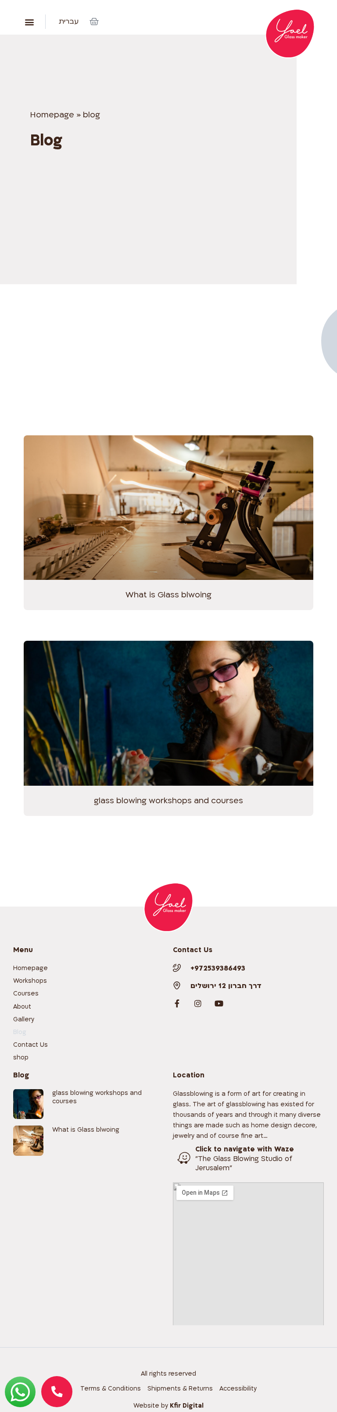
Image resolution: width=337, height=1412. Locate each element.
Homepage (52, 114)
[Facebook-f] (177, 1003)
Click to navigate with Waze (244, 1149)
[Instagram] (198, 1003)
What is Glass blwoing (168, 595)
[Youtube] (219, 1003)
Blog (19, 1032)
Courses (26, 993)
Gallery (23, 1019)
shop (21, 1057)
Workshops (30, 981)
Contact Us (30, 1045)
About (22, 1007)
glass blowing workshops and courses (168, 800)
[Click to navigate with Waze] (183, 1158)
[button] (29, 21)
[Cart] (94, 22)
